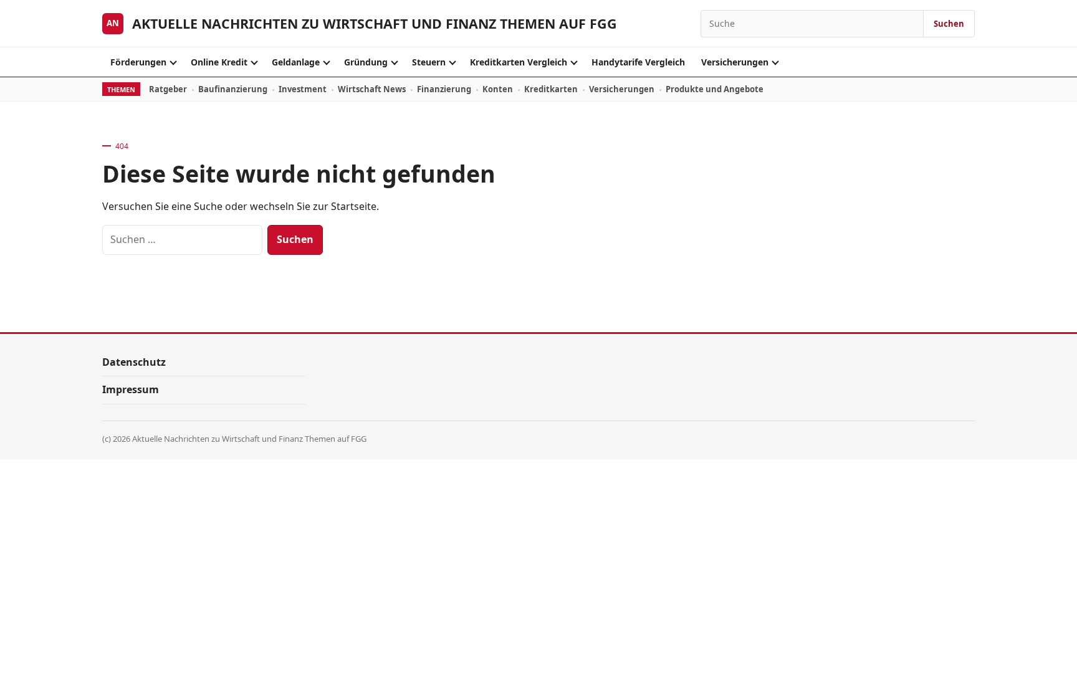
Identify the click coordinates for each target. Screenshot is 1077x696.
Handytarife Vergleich (638, 62)
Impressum (130, 389)
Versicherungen (734, 62)
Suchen (949, 23)
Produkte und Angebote (714, 89)
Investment (303, 89)
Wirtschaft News (372, 89)
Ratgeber (168, 89)
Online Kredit (219, 62)
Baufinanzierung (232, 89)
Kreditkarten (551, 89)
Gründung (366, 62)
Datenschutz (134, 362)
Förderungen (138, 62)
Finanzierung (444, 89)
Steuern (429, 62)
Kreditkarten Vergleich (518, 62)
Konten (497, 89)
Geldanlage (296, 62)
